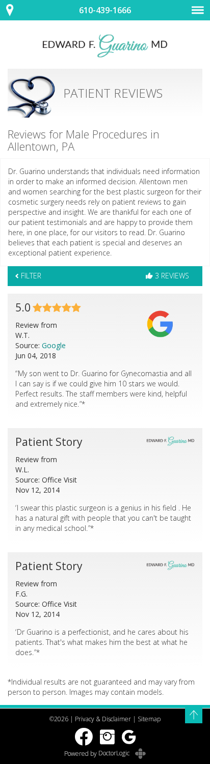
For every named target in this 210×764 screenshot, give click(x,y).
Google (54, 345)
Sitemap (149, 719)
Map (15, 10)
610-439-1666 (105, 10)
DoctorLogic (114, 753)
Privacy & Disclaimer (103, 719)
